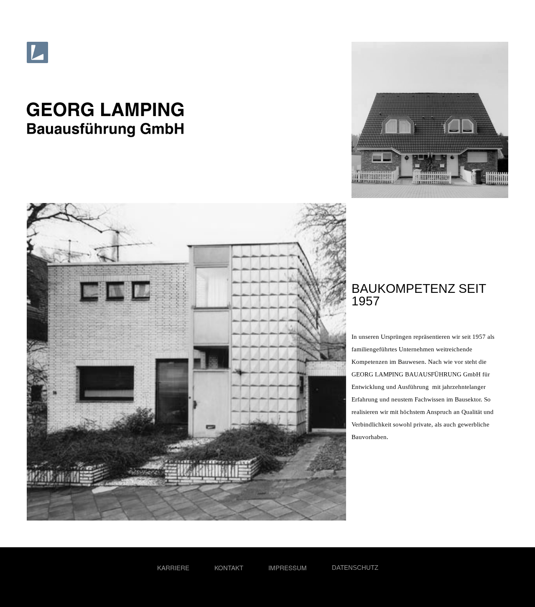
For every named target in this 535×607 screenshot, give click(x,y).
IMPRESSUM (287, 567)
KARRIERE (173, 567)
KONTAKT (228, 567)
